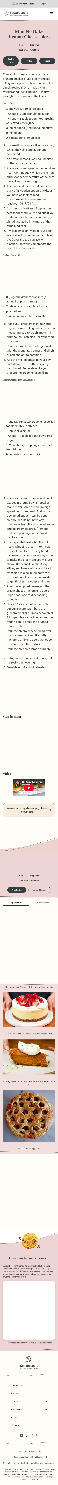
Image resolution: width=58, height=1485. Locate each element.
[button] (51, 13)
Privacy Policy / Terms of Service (29, 1451)
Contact (15, 1425)
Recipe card (11, 60)
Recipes (15, 1393)
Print (47, 61)
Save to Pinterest (39, 890)
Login (43, 4)
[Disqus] (29, 1191)
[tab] (16, 903)
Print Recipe (17, 890)
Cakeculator (17, 1385)
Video (29, 61)
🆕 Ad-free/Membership (23, 4)
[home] (15, 13)
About (14, 1417)
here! (49, 1343)
